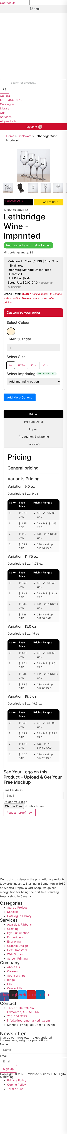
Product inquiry (13, 200)
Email (3, 1055)
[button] (33, 9)
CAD (40, 2)
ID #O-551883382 (16, 209)
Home (10, 136)
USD (26, 2)
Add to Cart (50, 202)
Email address (13, 790)
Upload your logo (15, 801)
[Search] (4, 90)
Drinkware (24, 136)
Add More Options (19, 397)
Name (4, 1044)
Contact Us (7, 3)
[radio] (11, 331)
